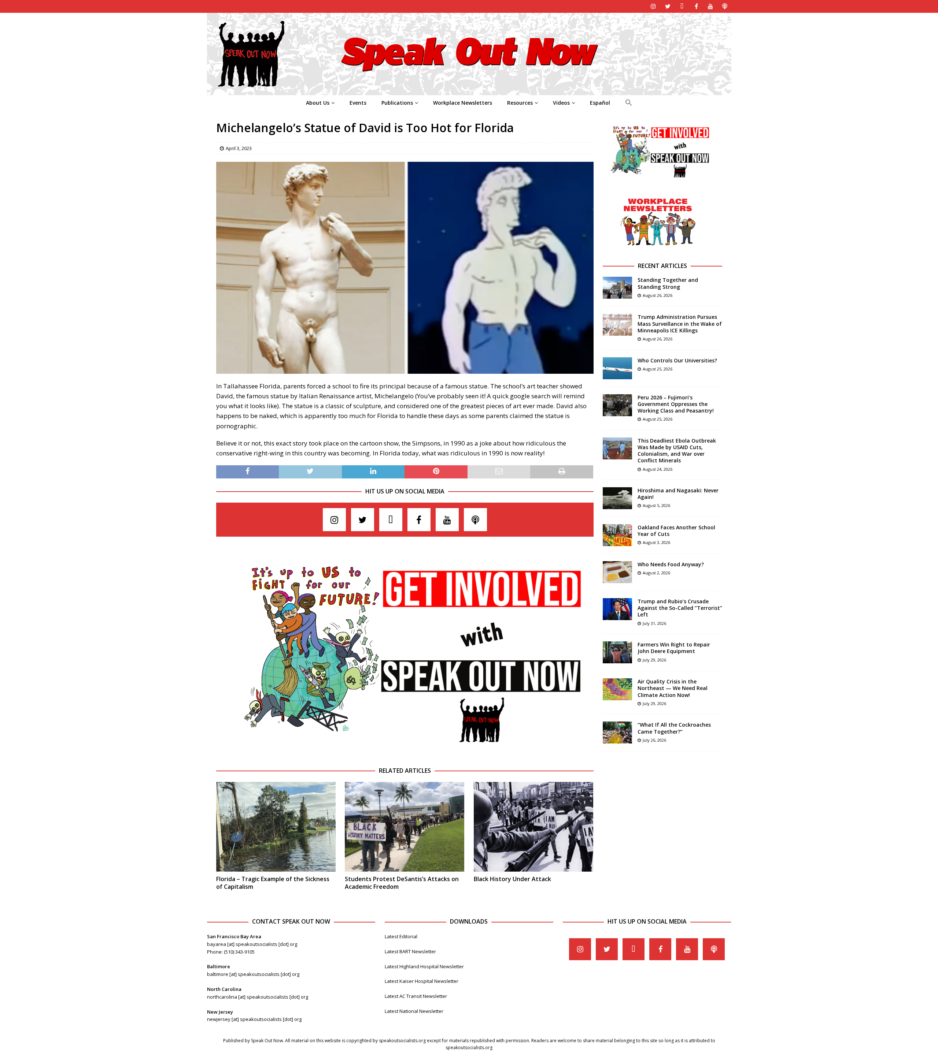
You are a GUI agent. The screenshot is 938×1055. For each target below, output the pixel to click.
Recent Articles (662, 266)
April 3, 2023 (239, 148)
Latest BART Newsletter (410, 951)
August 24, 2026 (657, 469)
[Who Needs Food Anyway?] (617, 572)
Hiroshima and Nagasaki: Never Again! (678, 493)
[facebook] (696, 6)
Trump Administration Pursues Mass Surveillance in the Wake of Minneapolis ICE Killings (680, 323)
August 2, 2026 (656, 572)
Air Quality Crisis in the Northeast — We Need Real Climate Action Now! (673, 688)
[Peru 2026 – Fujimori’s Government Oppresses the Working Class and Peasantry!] (617, 405)
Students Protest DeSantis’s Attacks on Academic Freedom (402, 883)
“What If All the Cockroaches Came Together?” (674, 728)
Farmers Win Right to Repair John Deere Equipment (674, 648)
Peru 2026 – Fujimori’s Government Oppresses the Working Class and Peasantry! (676, 404)
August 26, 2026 (657, 295)
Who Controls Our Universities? (677, 360)
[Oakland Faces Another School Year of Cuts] (617, 535)
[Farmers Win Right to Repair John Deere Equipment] (617, 652)
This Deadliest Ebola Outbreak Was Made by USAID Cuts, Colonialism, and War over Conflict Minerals (677, 450)
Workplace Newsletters (462, 102)
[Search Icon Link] (628, 103)
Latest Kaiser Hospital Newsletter (421, 981)
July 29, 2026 (654, 660)
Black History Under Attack (512, 879)
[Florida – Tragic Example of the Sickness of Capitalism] (276, 827)
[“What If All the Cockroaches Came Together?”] (617, 732)
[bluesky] (682, 6)
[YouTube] (710, 6)
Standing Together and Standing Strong (668, 283)
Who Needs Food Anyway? (671, 564)
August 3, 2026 (656, 542)
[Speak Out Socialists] (469, 90)
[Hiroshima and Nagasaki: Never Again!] (617, 498)
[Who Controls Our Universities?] (617, 368)
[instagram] (653, 6)
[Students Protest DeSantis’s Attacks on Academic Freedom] (404, 827)
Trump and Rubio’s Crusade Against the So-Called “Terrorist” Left (680, 608)
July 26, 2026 (654, 740)
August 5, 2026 (656, 505)
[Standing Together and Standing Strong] (617, 288)
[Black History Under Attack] (533, 827)
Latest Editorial (401, 936)
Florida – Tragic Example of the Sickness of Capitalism (272, 883)
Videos (561, 102)
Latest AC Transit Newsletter (416, 996)
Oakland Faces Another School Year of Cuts (676, 530)
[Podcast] (725, 6)
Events (358, 102)
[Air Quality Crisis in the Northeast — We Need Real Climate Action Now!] (617, 689)
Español (600, 102)
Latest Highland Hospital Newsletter (424, 966)
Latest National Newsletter (414, 1011)
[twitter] (667, 6)
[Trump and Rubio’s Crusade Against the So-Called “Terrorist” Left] (617, 609)
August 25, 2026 (657, 369)
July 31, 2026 (654, 623)
